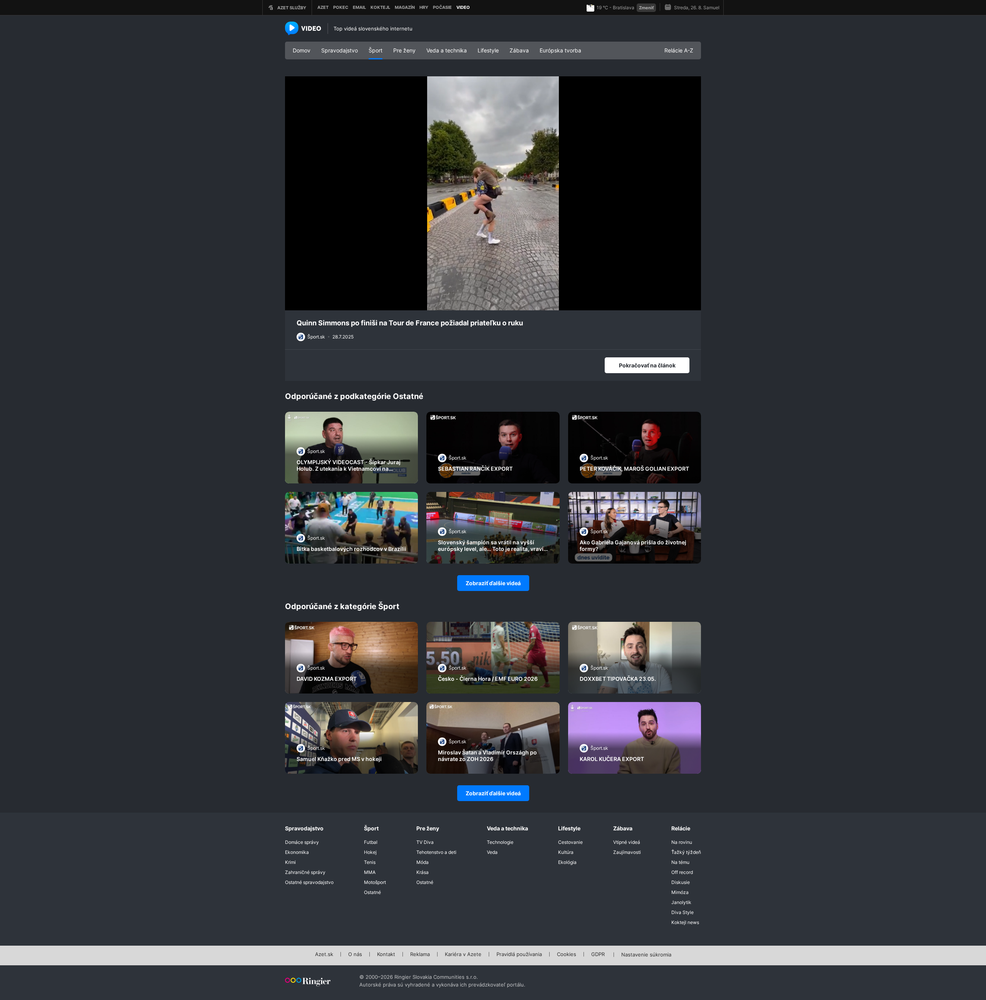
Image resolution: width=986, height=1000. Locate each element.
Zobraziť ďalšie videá (493, 583)
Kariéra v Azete (463, 954)
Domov (301, 50)
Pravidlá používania (519, 954)
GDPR (598, 954)
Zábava (519, 50)
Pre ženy (404, 50)
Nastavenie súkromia (646, 955)
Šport (375, 50)
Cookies (566, 954)
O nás (355, 954)
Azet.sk (324, 954)
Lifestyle (488, 50)
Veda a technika (446, 50)
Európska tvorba (560, 50)
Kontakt (386, 954)
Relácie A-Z (678, 50)
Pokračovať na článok (647, 365)
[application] (493, 193)
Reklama (420, 954)
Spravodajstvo (339, 50)
